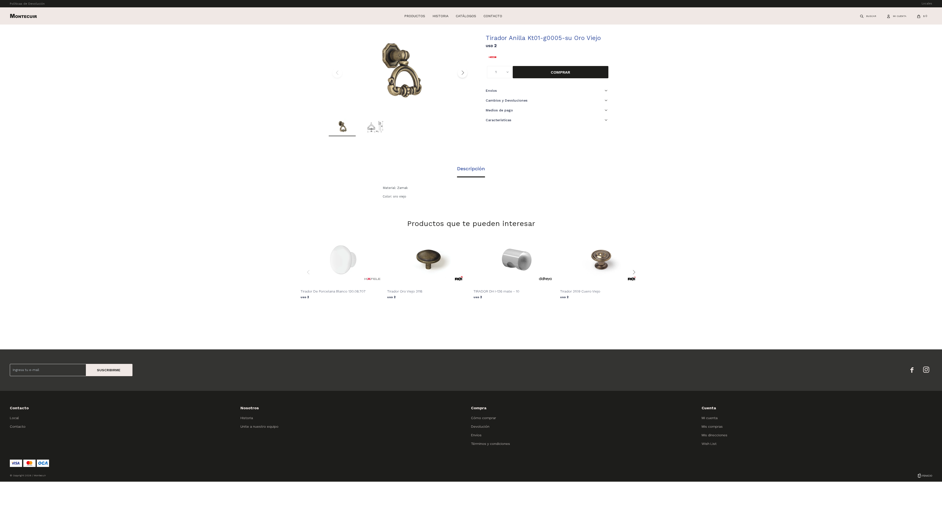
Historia (440, 16)
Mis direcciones (714, 435)
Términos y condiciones (490, 444)
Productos (414, 16)
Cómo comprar (483, 418)
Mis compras (712, 426)
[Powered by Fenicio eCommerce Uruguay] (924, 475)
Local (14, 418)
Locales (927, 3)
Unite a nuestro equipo (259, 426)
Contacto (493, 16)
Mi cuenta (710, 418)
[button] (868, 16)
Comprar (560, 72)
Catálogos (466, 16)
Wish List (709, 444)
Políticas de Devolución (27, 3)
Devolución (480, 426)
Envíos (476, 435)
